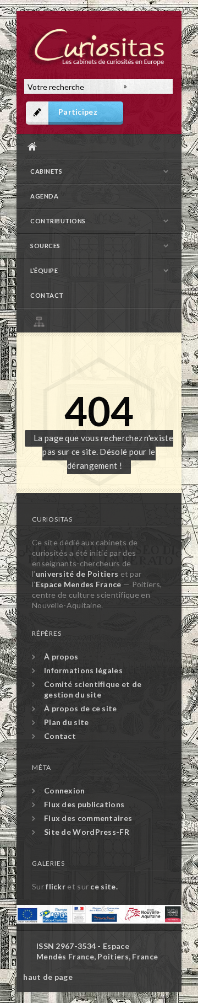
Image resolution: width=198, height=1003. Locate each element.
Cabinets (46, 171)
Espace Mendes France (79, 584)
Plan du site (102, 320)
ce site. (103, 886)
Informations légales (83, 670)
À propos (61, 656)
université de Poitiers (77, 573)
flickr (55, 886)
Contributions (58, 220)
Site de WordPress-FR (86, 831)
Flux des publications (84, 804)
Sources (45, 245)
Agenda (44, 196)
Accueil (96, 146)
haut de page (48, 976)
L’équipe (44, 270)
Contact (47, 295)
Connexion (64, 790)
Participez (77, 111)
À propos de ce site (80, 708)
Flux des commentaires (88, 818)
